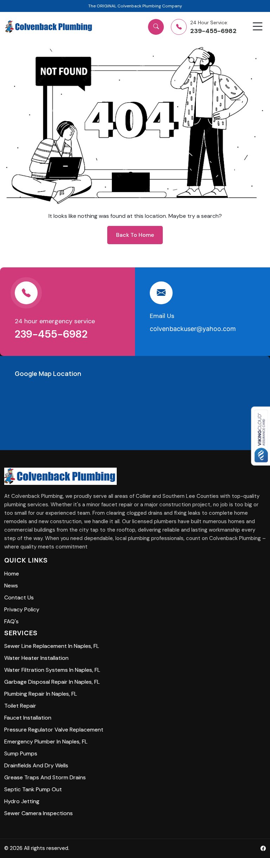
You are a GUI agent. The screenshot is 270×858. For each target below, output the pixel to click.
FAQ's (11, 621)
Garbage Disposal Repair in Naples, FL (52, 681)
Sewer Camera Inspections (38, 813)
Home (11, 573)
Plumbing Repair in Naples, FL (40, 693)
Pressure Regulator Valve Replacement (53, 729)
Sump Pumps (20, 753)
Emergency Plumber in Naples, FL (46, 741)
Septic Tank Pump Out (33, 789)
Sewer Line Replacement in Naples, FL (51, 646)
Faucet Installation (27, 717)
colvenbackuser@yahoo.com (193, 328)
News (11, 585)
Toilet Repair (20, 705)
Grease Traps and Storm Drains (45, 777)
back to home (135, 235)
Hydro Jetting (21, 801)
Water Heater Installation (36, 658)
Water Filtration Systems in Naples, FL (52, 670)
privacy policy (21, 609)
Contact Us (19, 597)
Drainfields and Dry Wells (36, 765)
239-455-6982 (52, 334)
